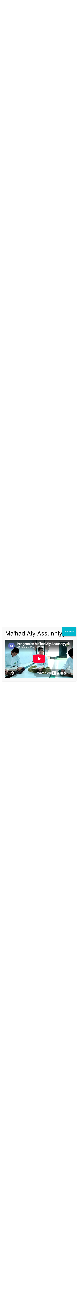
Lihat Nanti (69, 631)
